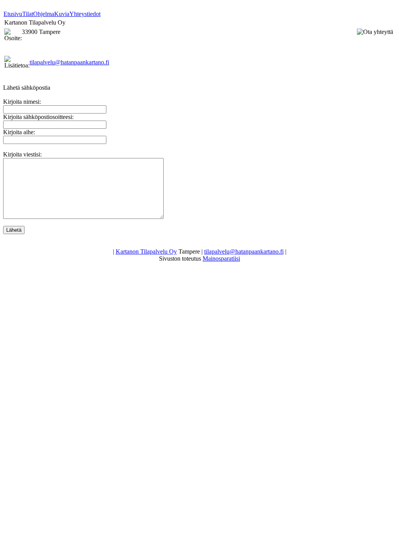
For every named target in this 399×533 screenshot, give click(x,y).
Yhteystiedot (85, 14)
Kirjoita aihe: (19, 132)
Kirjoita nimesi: (22, 101)
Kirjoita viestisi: (22, 154)
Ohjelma (43, 14)
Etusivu (13, 14)
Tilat (27, 14)
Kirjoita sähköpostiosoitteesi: (38, 117)
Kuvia (61, 14)
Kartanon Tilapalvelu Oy (146, 251)
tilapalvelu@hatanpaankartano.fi (69, 62)
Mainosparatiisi (221, 258)
